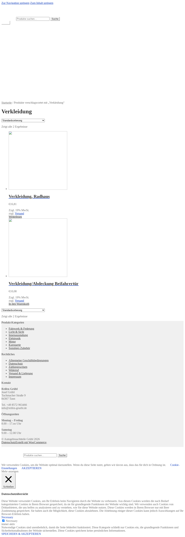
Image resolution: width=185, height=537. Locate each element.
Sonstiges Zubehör (19, 348)
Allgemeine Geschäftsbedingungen (29, 48)
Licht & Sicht (16, 331)
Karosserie (15, 344)
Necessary (12, 520)
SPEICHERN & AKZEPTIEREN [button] (21, 533)
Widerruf (14, 80)
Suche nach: (8, 18)
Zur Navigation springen (15, 3)
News (12, 70)
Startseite (6, 102)
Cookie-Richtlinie (19, 54)
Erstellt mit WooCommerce (31, 442)
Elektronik (15, 338)
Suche (55, 19)
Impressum (15, 61)
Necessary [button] (7, 517)
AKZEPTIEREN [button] (31, 468)
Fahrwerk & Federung (21, 328)
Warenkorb (15, 35)
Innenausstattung (18, 335)
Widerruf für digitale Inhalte (24, 83)
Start (11, 44)
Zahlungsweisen (18, 87)
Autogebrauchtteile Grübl (16, 6)
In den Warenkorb (19, 303)
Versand (19, 213)
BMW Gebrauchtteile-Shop (24, 29)
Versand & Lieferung (21, 74)
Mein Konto (16, 32)
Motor (12, 341)
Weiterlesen (15, 216)
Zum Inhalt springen (41, 3)
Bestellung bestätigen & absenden (28, 51)
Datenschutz (16, 57)
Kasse (12, 38)
